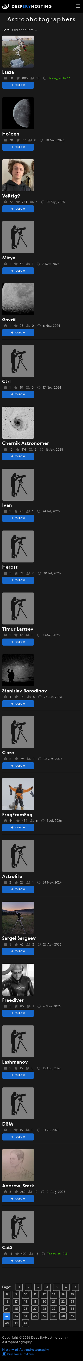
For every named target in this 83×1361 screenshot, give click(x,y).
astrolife (12, 876)
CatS (7, 1248)
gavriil (9, 320)
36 (44, 1316)
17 (16, 1301)
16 (7, 1301)
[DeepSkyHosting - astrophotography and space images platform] (28, 6)
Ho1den (10, 134)
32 (7, 1316)
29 (54, 1309)
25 (16, 1309)
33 (16, 1316)
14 (63, 1294)
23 (72, 1301)
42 (25, 1323)
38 (63, 1316)
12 (44, 1294)
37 (53, 1316)
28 (44, 1309)
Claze (8, 753)
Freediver (13, 1000)
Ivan (7, 505)
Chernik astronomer (25, 443)
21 (53, 1301)
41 (16, 1323)
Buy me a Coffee (20, 1354)
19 (35, 1301)
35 (35, 1316)
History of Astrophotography (25, 1350)
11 (35, 1294)
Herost (10, 567)
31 (72, 1309)
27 (35, 1309)
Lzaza (8, 72)
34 (25, 1316)
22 (63, 1301)
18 (25, 1301)
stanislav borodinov (24, 691)
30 (63, 1309)
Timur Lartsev (17, 629)
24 (7, 1309)
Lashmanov (15, 1062)
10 (25, 1294)
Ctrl (6, 381)
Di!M (7, 1124)
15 (72, 1294)
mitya (8, 258)
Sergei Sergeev (19, 938)
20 (44, 1301)
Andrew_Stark (18, 1186)
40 (7, 1323)
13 (53, 1294)
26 (25, 1309)
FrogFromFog (17, 815)
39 (72, 1316)
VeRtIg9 (11, 196)
